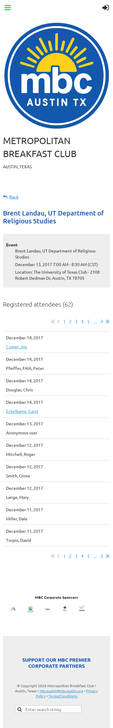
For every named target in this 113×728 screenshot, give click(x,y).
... (95, 321)
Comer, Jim (16, 346)
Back (14, 197)
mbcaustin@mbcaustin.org (61, 690)
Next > (102, 321)
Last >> (107, 321)
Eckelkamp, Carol (22, 411)
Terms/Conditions (63, 695)
